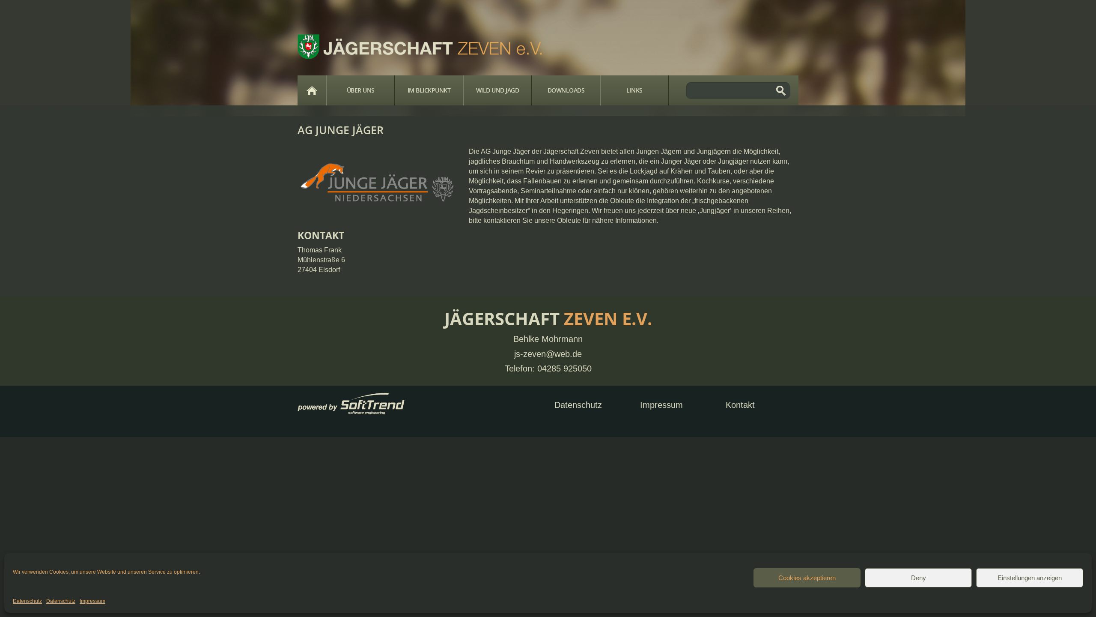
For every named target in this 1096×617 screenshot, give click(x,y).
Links (634, 90)
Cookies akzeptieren (807, 577)
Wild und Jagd (497, 90)
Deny (918, 577)
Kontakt (740, 405)
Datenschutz (27, 601)
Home (312, 90)
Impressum (92, 601)
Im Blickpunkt (429, 90)
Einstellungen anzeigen (1030, 577)
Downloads (566, 90)
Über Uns (361, 90)
